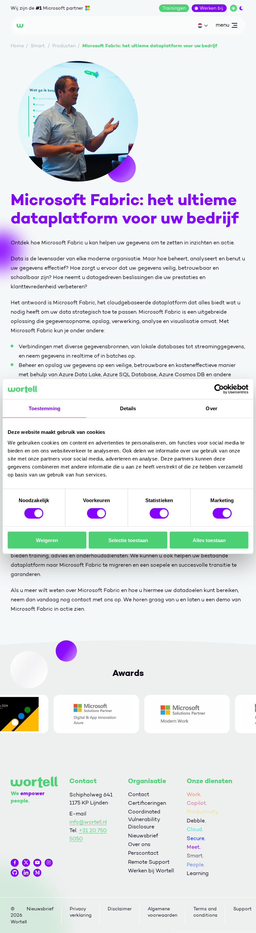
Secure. (196, 838)
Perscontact (143, 853)
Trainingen (174, 8)
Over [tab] (211, 408)
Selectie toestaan (128, 540)
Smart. (195, 855)
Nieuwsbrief (143, 835)
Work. (194, 794)
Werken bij (211, 8)
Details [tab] (128, 408)
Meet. (194, 847)
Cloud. (195, 829)
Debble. (196, 820)
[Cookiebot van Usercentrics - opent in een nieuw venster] (219, 389)
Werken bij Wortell (151, 870)
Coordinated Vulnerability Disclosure (144, 819)
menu (222, 26)
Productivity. (203, 811)
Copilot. (197, 803)
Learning (198, 873)
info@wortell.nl (88, 822)
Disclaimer (120, 909)
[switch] (96, 513)
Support (242, 909)
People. (196, 864)
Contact (138, 794)
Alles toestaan (209, 540)
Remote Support (149, 862)
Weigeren (47, 540)
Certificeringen (147, 803)
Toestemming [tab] (44, 408)
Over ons (139, 844)
